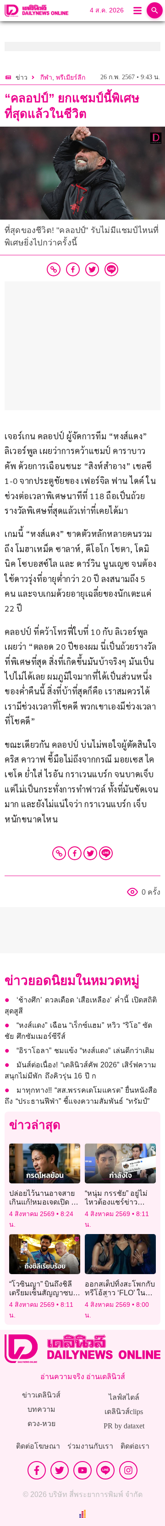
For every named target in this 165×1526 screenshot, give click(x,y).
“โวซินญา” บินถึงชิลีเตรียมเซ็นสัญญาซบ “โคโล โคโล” (41, 1292)
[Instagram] (128, 1470)
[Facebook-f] (37, 1470)
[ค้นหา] (155, 10)
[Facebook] (75, 853)
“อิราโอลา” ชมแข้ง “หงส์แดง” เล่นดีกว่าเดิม (85, 1050)
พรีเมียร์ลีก (70, 77)
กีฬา (46, 77)
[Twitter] (90, 853)
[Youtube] (82, 1470)
